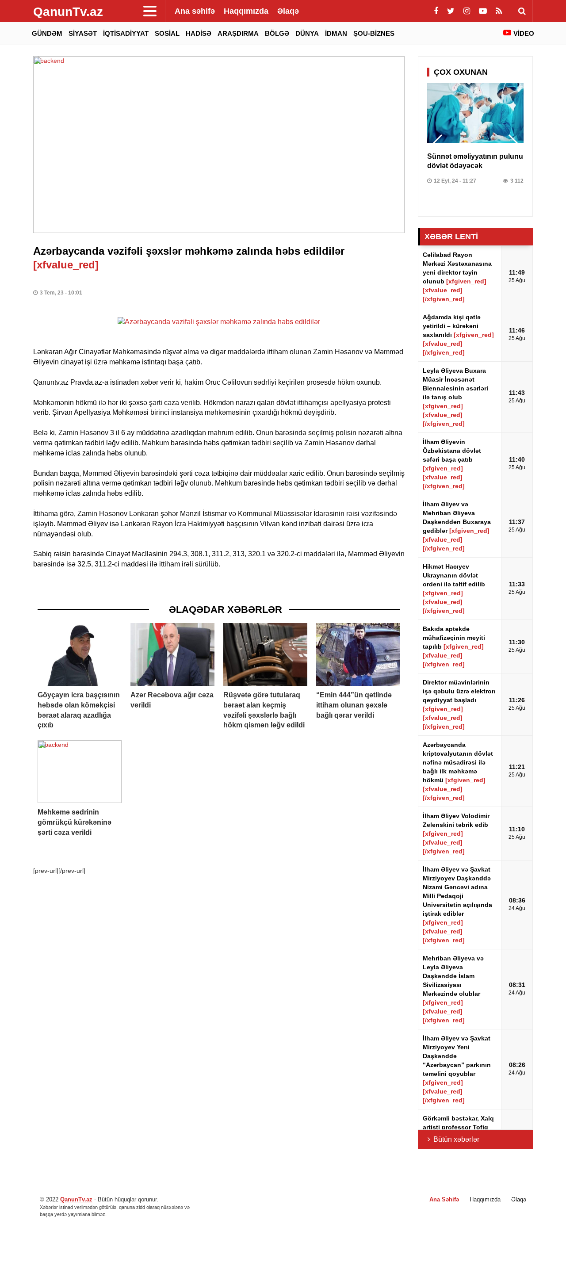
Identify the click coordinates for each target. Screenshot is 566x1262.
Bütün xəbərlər (456, 1139)
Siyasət (83, 33)
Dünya (307, 33)
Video (523, 33)
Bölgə (277, 33)
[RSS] (498, 11)
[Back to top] (541, 1237)
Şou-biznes (373, 33)
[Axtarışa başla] (522, 11)
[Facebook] (436, 11)
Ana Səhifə (444, 1199)
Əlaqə (288, 11)
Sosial (167, 33)
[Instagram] (466, 11)
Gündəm (47, 33)
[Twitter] (451, 11)
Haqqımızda (246, 11)
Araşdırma (238, 33)
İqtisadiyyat (126, 33)
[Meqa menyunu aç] (149, 11)
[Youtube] (482, 11)
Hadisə (198, 33)
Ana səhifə (195, 11)
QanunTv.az (76, 1199)
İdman (336, 33)
